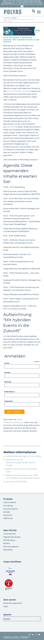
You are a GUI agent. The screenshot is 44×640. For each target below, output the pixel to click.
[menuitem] (32, 12)
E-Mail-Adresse (9, 392)
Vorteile (6, 512)
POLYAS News (9, 540)
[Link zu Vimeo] (29, 634)
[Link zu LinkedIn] (32, 634)
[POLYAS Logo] (18, 12)
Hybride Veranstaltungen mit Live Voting (23, 456)
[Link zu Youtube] (39, 634)
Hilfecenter (8, 518)
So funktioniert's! (10, 509)
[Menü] (38, 12)
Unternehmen (9, 534)
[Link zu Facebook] (35, 634)
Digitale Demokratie (12, 537)
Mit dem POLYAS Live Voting (19, 91)
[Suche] (32, 12)
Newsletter (8, 550)
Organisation (8, 401)
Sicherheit (7, 515)
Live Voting (8, 506)
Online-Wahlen (9, 502)
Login (5, 606)
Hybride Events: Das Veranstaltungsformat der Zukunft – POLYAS (21, 463)
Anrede (6, 363)
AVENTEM (11, 127)
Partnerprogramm (11, 547)
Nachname (7, 382)
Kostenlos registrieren (12, 603)
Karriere (6, 543)
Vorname (7, 372)
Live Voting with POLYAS (16, 482)
